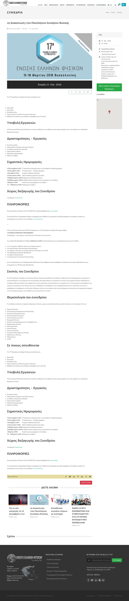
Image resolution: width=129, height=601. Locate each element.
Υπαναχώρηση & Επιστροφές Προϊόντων (59, 575)
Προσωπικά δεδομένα (104, 596)
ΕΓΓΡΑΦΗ (117, 560)
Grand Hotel (18, 198)
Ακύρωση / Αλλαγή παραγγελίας (57, 571)
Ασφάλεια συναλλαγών (54, 559)
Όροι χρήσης (91, 596)
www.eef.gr (54, 211)
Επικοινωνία (118, 596)
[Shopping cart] (118, 4)
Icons (15, 517)
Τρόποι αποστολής (53, 567)
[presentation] (92, 511)
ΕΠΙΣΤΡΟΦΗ (86, 483)
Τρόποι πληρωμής (52, 563)
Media (11, 517)
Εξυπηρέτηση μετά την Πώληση (57, 578)
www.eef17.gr (38, 219)
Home (107, 12)
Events (113, 12)
